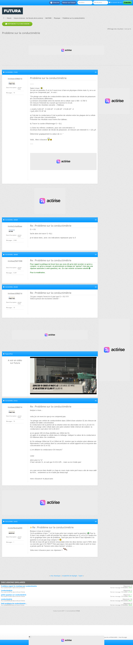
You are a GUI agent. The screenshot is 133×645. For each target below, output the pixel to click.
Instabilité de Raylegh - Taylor (72, 576)
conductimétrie (6, 599)
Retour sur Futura (68, 3)
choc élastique (55, 576)
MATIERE (48, 18)
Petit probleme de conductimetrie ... (14, 603)
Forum (9, 18)
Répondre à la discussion (17, 24)
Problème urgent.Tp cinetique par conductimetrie (19, 586)
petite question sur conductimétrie (13, 595)
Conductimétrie (6, 590)
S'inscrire (54, 3)
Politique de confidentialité (109, 637)
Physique (57, 18)
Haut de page (123, 637)
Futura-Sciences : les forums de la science (28, 18)
